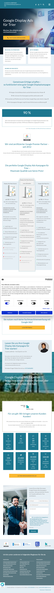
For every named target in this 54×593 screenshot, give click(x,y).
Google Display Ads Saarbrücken (10, 571)
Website (7, 565)
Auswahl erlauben (27, 312)
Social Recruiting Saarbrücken (9, 572)
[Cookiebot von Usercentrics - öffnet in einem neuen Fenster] (46, 280)
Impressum (42, 589)
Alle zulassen (44, 312)
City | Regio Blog (9, 563)
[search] (43, 5)
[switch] (20, 303)
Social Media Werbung (26, 574)
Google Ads (8, 569)
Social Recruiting (24, 572)
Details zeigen (46, 308)
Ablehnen (10, 312)
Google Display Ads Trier (25, 571)
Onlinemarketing (9, 562)
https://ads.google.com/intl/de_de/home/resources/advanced (40, 128)
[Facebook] (36, 5)
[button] (48, 4)
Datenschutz (48, 589)
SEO (7, 567)
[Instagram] (39, 5)
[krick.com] (27, 407)
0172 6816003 (29, 368)
